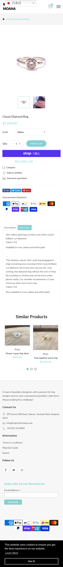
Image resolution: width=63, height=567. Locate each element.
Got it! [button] (31, 561)
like (7, 190)
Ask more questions (16, 178)
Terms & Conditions (12, 442)
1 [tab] (27, 369)
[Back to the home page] (3, 19)
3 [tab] (35, 369)
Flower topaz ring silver (17, 353)
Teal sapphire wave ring (46, 357)
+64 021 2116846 (16, 428)
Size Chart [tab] (25, 227)
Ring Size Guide (10, 447)
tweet (17, 190)
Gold (5, 132)
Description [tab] (10, 227)
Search (5, 452)
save (28, 190)
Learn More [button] (11, 553)
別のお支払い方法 (24, 161)
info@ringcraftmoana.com (19, 423)
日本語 (16, 3)
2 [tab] (31, 369)
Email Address (12, 490)
